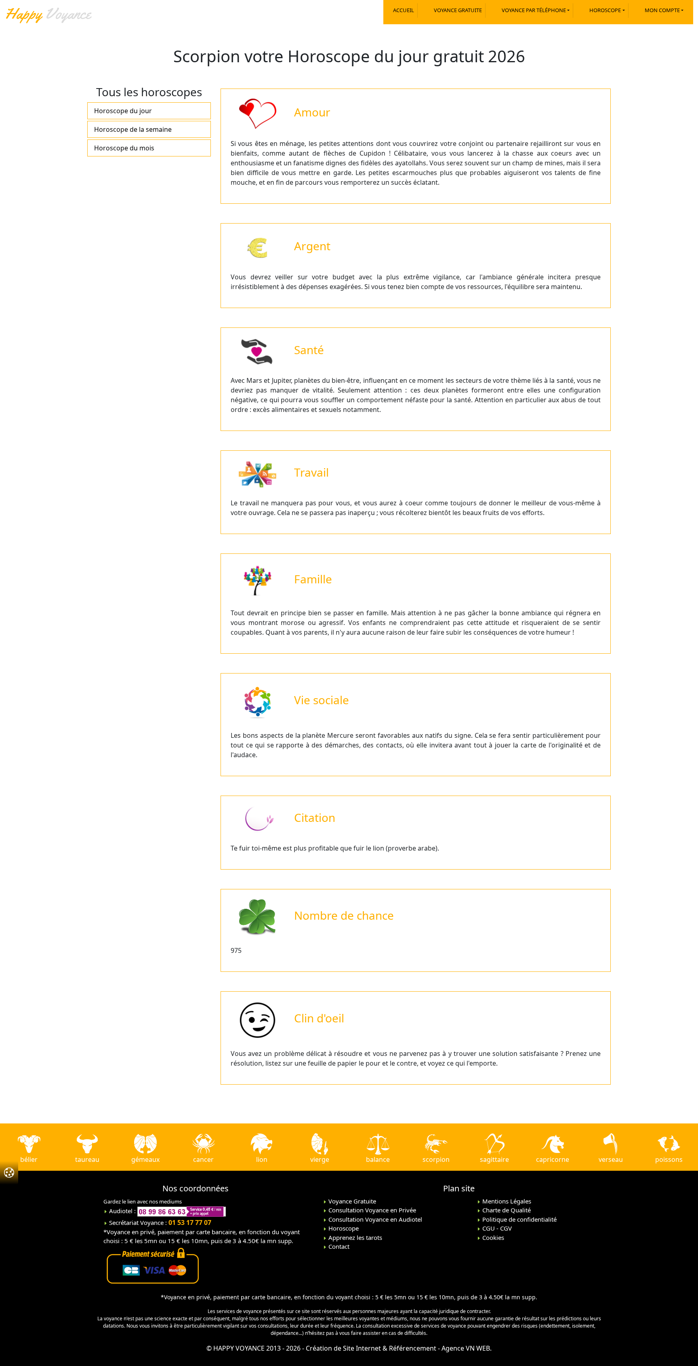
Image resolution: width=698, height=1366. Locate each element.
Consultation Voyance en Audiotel (374, 1219)
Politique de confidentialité (519, 1219)
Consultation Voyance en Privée (371, 1210)
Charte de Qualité (506, 1210)
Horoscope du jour (123, 110)
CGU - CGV (496, 1228)
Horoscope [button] (605, 10)
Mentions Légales (506, 1201)
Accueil (403, 10)
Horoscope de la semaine (133, 129)
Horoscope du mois (124, 148)
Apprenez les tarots (354, 1237)
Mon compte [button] (662, 10)
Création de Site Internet (343, 1348)
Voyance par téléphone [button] (534, 10)
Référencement (412, 1348)
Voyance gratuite (458, 10)
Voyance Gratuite (351, 1201)
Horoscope (343, 1228)
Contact (338, 1246)
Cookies (492, 1237)
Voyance (48, 13)
